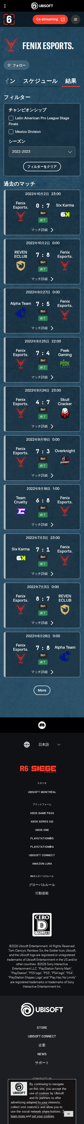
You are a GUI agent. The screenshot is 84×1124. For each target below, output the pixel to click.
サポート (42, 1063)
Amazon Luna (42, 863)
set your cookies (43, 1116)
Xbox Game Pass (42, 813)
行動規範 (42, 893)
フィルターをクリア (42, 166)
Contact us (42, 1079)
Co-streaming (47, 19)
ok (68, 1113)
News (42, 1054)
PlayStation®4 (42, 846)
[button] (42, 212)
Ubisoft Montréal (42, 792)
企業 (42, 1045)
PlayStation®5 (42, 838)
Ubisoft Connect (42, 1036)
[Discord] (42, 725)
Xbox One (42, 830)
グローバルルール (42, 885)
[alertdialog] (42, 1102)
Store (42, 1027)
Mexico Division (28, 132)
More (42, 690)
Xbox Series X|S (42, 821)
